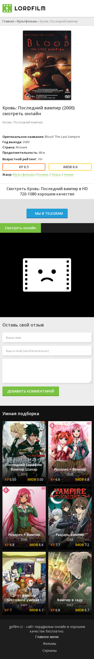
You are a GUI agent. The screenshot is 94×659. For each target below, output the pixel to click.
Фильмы (49, 643)
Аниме (69, 174)
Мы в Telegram (48, 213)
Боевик (43, 174)
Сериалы (49, 650)
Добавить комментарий (30, 391)
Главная (8, 21)
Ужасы (56, 174)
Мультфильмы (27, 21)
